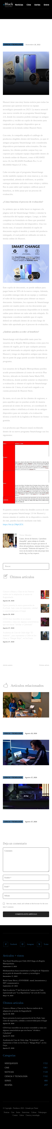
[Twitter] (39, 944)
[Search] (46, 566)
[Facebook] (5, 944)
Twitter (46, 944)
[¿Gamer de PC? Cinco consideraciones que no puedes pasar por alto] (26, 796)
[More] (45, 91)
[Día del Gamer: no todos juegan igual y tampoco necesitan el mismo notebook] (26, 752)
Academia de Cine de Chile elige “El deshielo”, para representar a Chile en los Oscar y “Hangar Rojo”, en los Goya (19, 635)
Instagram (30, 944)
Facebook (13, 944)
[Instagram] (22, 944)
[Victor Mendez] (10, 544)
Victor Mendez (25, 535)
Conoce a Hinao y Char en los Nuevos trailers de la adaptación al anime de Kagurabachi (18, 594)
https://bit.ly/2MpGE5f (13, 524)
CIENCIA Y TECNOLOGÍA (13, 44)
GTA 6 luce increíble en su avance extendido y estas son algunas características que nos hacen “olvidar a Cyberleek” (21, 622)
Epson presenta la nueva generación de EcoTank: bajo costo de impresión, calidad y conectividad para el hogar (20, 608)
